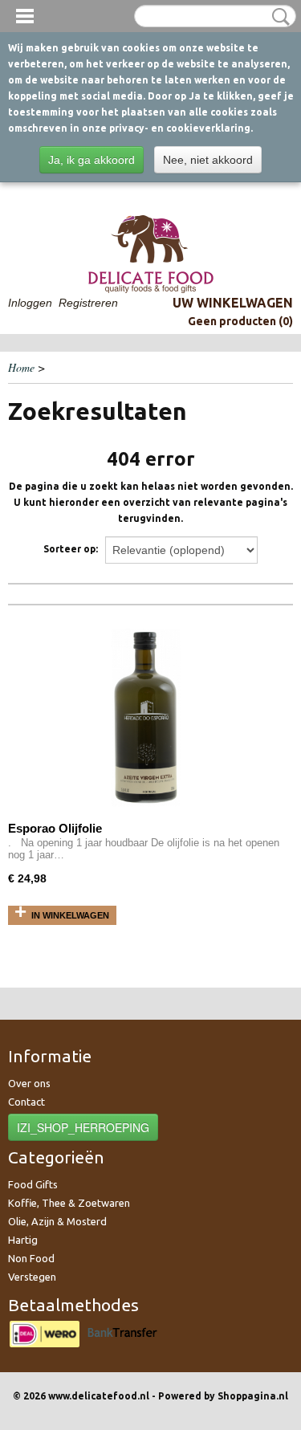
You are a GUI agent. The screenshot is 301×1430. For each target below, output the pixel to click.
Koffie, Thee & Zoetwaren (69, 1202)
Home (21, 367)
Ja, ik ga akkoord (91, 159)
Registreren (88, 302)
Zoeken (278, 17)
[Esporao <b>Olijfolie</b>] (145, 719)
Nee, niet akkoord (208, 159)
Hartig (23, 1239)
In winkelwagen (70, 915)
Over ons (29, 1083)
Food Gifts (33, 1184)
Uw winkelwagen (233, 302)
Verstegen (32, 1276)
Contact (26, 1101)
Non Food (31, 1258)
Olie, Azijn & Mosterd (57, 1221)
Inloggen (30, 302)
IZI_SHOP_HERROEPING (83, 1127)
